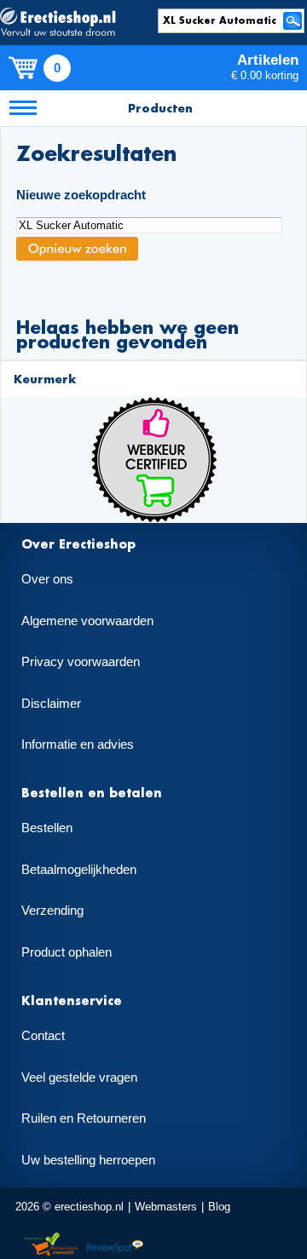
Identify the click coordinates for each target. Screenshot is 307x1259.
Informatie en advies (77, 744)
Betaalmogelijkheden (78, 870)
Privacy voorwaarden (80, 662)
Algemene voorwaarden (87, 621)
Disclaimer (51, 703)
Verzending (52, 910)
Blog (219, 1206)
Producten (160, 108)
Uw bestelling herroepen (88, 1160)
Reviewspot (115, 1245)
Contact (43, 1036)
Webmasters (166, 1206)
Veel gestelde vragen (79, 1077)
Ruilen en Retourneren (83, 1118)
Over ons (47, 579)
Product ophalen (66, 952)
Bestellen (46, 828)
